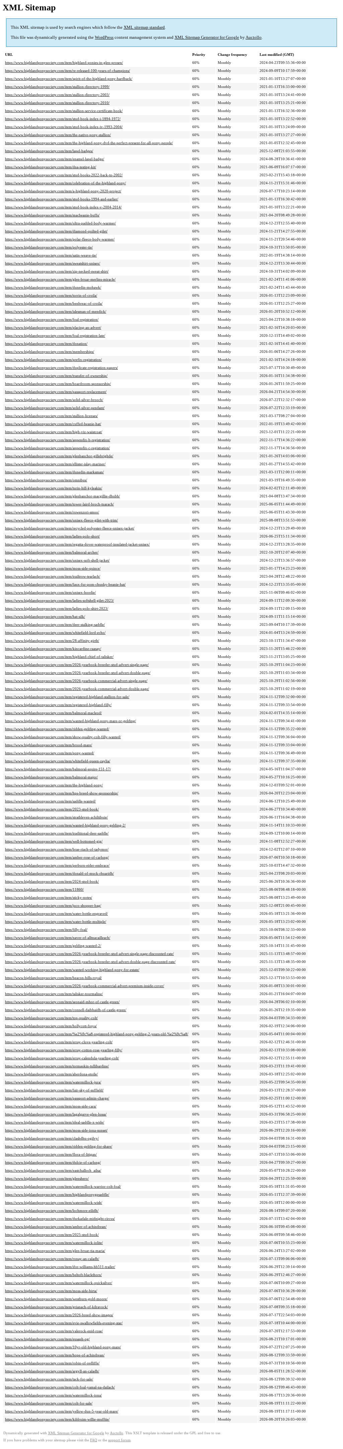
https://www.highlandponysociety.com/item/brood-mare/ (48, 745)
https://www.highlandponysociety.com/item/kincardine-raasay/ (53, 649)
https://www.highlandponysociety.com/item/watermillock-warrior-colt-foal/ (63, 1186)
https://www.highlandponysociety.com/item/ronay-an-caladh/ (52, 1259)
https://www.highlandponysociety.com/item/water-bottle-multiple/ (55, 922)
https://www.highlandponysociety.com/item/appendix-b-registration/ (57, 440)
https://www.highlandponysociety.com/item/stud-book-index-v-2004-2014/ (63, 207)
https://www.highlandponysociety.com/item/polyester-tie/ (49, 247)
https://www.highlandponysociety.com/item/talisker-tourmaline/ (54, 994)
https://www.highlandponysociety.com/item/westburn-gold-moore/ (56, 1299)
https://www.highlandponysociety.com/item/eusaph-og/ (47, 1339)
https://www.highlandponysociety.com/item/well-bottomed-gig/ (53, 841)
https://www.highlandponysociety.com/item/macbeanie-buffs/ (52, 215)
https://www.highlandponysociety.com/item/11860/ (44, 889)
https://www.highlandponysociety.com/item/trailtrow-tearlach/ (52, 576)
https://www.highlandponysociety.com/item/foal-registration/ (51, 319)
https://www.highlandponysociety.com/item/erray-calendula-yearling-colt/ (62, 1058)
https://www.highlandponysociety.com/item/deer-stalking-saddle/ (55, 624)
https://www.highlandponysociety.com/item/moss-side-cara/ (50, 1106)
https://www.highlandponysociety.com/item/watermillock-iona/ (53, 1395)
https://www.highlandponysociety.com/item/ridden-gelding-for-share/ (58, 1146)
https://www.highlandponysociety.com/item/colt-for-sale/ (48, 1403)
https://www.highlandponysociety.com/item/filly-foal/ (46, 930)
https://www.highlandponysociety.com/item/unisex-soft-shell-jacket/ (57, 560)
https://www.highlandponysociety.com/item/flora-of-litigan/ (51, 1154)
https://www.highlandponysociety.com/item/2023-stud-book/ (52, 809)
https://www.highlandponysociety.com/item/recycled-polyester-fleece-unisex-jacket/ (69, 528)
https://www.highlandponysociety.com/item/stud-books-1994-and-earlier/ (61, 199)
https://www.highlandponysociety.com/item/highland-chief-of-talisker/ (59, 657)
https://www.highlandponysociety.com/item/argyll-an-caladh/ (52, 1371)
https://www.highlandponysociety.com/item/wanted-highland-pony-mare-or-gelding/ (70, 721)
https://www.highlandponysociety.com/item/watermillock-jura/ (53, 1082)
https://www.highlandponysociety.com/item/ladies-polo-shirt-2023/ (56, 608)
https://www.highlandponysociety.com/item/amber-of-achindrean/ (56, 1227)
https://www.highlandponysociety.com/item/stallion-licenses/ (51, 416)
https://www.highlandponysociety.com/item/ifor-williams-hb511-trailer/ (60, 1267)
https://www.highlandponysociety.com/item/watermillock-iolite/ (54, 1243)
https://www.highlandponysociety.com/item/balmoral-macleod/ (53, 713)
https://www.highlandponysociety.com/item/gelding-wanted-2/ (53, 946)
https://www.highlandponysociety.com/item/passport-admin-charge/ (57, 1098)
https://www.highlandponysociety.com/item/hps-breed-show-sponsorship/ (61, 793)
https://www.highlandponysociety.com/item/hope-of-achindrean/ (55, 1355)
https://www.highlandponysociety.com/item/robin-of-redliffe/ (52, 1363)
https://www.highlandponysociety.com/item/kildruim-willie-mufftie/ (57, 1419)
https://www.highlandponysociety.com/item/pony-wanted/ (49, 753)
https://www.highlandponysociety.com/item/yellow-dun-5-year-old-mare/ (61, 1411)
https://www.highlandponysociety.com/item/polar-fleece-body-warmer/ (60, 239)
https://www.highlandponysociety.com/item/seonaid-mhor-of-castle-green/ (62, 1002)
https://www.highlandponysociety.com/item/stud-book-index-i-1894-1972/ (63, 119)
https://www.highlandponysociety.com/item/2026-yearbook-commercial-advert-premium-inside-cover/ (84, 986)
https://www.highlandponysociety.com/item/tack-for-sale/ (49, 1379)
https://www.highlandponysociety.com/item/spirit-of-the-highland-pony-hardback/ (68, 79)
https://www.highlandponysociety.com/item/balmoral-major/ (51, 777)
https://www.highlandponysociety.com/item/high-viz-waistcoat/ (53, 432)
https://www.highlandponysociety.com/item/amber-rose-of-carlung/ (57, 857)
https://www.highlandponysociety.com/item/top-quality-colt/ (51, 1018)
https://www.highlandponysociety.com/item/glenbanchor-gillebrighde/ (59, 456)
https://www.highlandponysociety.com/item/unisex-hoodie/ (50, 592)
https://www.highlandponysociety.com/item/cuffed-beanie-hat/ (53, 424)
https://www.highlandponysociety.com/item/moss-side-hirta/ (51, 1291)
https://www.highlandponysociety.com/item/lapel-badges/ (49, 151)
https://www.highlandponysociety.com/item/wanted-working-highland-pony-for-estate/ (72, 970)
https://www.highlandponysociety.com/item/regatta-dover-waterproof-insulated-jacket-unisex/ (77, 544)
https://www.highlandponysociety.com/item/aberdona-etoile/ (51, 1074)
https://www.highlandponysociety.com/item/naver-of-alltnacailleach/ (57, 938)
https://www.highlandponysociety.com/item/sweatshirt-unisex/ (52, 263)
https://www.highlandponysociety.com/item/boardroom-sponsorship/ (58, 384)
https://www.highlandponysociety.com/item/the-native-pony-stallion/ (58, 135)
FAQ (93, 1440)
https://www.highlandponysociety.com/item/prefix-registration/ (53, 360)
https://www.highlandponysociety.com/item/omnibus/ (46, 480)
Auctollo (254, 37)
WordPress (104, 37)
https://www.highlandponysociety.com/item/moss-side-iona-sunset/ (56, 1130)
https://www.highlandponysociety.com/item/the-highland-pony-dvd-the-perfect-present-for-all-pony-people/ (89, 143)
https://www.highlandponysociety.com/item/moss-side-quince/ (52, 568)
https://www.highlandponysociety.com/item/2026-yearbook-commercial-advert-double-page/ (77, 689)
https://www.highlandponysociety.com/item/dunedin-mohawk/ (53, 287)
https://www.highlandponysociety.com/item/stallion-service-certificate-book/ (64, 111)
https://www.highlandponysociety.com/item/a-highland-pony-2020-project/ (63, 191)
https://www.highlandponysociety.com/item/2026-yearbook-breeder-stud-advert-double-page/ (77, 673)
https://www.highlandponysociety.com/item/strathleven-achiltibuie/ (56, 817)
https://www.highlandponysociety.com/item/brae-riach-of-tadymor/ (57, 849)
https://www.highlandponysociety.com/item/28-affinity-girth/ (52, 641)
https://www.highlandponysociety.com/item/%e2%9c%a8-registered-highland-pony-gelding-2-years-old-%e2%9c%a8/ (96, 1034)
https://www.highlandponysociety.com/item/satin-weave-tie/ (51, 255)
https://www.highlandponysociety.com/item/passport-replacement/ (56, 392)
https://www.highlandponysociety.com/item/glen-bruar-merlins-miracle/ (60, 279)
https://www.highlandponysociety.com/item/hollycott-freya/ (51, 1026)
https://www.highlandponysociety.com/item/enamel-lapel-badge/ (54, 159)
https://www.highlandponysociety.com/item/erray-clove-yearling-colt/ (59, 1042)
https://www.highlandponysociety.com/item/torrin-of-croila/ (51, 295)
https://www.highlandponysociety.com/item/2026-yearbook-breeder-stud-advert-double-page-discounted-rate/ (90, 962)
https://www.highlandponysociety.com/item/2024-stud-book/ (52, 881)
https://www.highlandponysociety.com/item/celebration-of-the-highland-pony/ (65, 183)
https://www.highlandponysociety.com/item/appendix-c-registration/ (57, 448)
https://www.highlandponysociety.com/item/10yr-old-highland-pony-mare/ (63, 1347)
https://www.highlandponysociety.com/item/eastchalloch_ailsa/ (53, 1170)
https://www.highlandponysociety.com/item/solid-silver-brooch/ (54, 400)
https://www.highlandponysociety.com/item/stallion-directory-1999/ (57, 87)
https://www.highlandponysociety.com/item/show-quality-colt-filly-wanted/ (63, 737)
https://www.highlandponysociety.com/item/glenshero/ (47, 1178)
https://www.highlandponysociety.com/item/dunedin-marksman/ (54, 472)
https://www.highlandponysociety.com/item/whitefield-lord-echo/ (55, 633)
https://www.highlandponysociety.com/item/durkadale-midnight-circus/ (60, 1219)
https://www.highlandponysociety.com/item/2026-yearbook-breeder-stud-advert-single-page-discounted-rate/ (89, 954)
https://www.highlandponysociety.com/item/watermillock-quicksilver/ (58, 1283)
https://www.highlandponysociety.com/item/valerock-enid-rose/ (54, 1331)
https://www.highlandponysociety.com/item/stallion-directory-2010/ (57, 103)
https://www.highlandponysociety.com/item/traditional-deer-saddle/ (57, 833)
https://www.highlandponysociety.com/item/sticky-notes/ (48, 897)
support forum (119, 1440)
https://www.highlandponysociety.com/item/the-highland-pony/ (54, 785)
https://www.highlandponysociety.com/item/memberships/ (49, 352)
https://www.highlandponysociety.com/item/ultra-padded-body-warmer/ (60, 223)
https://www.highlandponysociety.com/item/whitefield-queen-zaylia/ (57, 761)
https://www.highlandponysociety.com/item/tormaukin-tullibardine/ (57, 1066)
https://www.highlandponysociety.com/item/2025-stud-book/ (52, 1235)
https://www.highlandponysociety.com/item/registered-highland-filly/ (58, 705)
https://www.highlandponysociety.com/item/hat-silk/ (45, 616)
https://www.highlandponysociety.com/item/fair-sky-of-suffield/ (54, 1090)
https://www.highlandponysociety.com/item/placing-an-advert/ (53, 327)
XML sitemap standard (144, 27)
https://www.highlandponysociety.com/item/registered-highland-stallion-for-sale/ (67, 697)
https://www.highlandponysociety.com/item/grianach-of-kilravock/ (56, 1307)
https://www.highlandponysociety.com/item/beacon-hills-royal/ (53, 978)
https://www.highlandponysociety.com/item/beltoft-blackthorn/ (53, 1275)
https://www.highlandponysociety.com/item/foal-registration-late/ (55, 335)
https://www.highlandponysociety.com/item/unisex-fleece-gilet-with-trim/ (61, 520)
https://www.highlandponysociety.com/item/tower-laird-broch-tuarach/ (59, 504)
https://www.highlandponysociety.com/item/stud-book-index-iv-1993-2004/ (64, 127)
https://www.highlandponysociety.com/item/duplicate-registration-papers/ (61, 368)
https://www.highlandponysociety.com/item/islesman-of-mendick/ (55, 311)
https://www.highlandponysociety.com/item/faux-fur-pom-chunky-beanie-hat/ (65, 584)
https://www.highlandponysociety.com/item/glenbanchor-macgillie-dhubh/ (62, 496)
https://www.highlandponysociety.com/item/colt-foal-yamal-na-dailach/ (60, 1387)
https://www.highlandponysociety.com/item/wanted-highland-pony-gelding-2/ (65, 825)
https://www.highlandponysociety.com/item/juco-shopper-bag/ (53, 905)
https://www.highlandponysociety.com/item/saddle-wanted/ (50, 801)
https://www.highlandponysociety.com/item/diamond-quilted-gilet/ (56, 231)
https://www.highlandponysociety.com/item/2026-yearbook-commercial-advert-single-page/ (76, 681)
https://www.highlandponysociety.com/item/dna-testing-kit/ (50, 167)
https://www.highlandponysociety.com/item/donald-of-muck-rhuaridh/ (59, 873)
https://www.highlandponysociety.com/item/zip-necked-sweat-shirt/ (57, 271)
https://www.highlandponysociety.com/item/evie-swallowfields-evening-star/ (64, 1323)
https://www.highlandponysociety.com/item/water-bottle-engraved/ (56, 913)
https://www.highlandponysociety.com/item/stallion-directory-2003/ (57, 95)
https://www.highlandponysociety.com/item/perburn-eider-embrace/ (57, 865)
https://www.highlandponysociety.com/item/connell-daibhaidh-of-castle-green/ (65, 1010)
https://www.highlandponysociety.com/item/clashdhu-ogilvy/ (52, 1138)
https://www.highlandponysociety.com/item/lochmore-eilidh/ (51, 1211)
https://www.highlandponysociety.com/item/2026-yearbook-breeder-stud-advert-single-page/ (77, 665)
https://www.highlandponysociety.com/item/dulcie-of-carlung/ (53, 1162)
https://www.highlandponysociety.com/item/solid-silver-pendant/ (55, 408)
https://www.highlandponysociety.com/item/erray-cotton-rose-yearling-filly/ (63, 1050)
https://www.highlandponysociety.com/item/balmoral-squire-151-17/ (58, 769)
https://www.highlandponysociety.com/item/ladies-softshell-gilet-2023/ (59, 600)
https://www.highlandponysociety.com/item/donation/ (46, 344)
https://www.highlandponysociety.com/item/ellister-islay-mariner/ (55, 464)
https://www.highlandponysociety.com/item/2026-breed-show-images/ (59, 1315)
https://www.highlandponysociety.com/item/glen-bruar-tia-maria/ (55, 1251)
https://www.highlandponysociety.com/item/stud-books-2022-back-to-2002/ (64, 175)
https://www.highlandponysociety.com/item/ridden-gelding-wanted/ (57, 729)
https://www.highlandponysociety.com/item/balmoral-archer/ (51, 552)
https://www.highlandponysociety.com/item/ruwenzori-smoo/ (52, 512)
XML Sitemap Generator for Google (207, 37)
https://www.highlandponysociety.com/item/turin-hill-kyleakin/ (53, 488)
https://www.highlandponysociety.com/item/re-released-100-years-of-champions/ (67, 71)
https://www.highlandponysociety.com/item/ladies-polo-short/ (52, 536)
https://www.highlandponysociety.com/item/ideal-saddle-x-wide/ (54, 1122)
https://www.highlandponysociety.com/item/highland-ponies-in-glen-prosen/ (64, 63)
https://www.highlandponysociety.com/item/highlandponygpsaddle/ (57, 1194)
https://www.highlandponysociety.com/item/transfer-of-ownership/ (56, 376)
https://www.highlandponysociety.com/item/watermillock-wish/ (53, 1202)
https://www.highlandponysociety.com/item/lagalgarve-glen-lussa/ (56, 1114)
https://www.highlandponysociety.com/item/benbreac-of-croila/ (53, 303)
